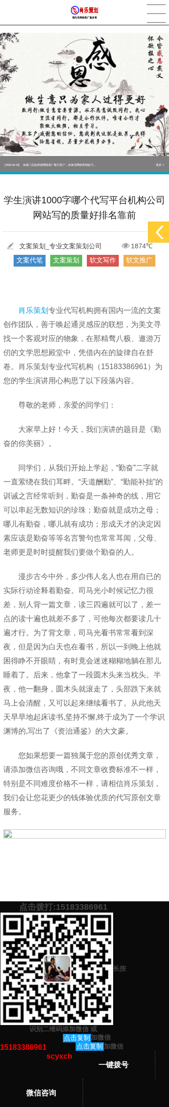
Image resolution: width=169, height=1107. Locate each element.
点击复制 (77, 1037)
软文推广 (139, 260)
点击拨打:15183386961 (63, 907)
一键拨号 (114, 1065)
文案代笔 (29, 260)
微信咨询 (41, 1093)
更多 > (160, 164)
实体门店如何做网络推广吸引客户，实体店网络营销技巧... (50, 164)
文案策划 (66, 260)
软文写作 (103, 260)
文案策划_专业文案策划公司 (60, 246)
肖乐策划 (33, 310)
